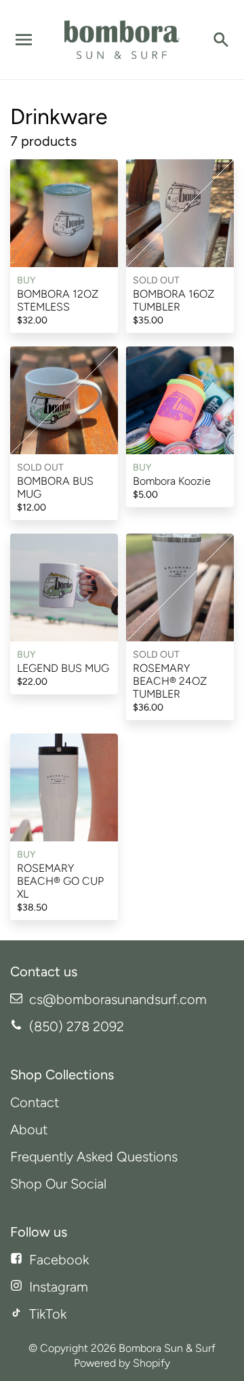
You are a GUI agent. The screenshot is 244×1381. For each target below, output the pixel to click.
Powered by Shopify (122, 1363)
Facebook (59, 1260)
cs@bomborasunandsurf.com (118, 999)
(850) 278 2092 (76, 1026)
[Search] (220, 40)
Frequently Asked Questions (94, 1156)
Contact (34, 1102)
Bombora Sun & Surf (167, 1348)
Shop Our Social (58, 1184)
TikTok (47, 1314)
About (28, 1129)
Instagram (58, 1287)
